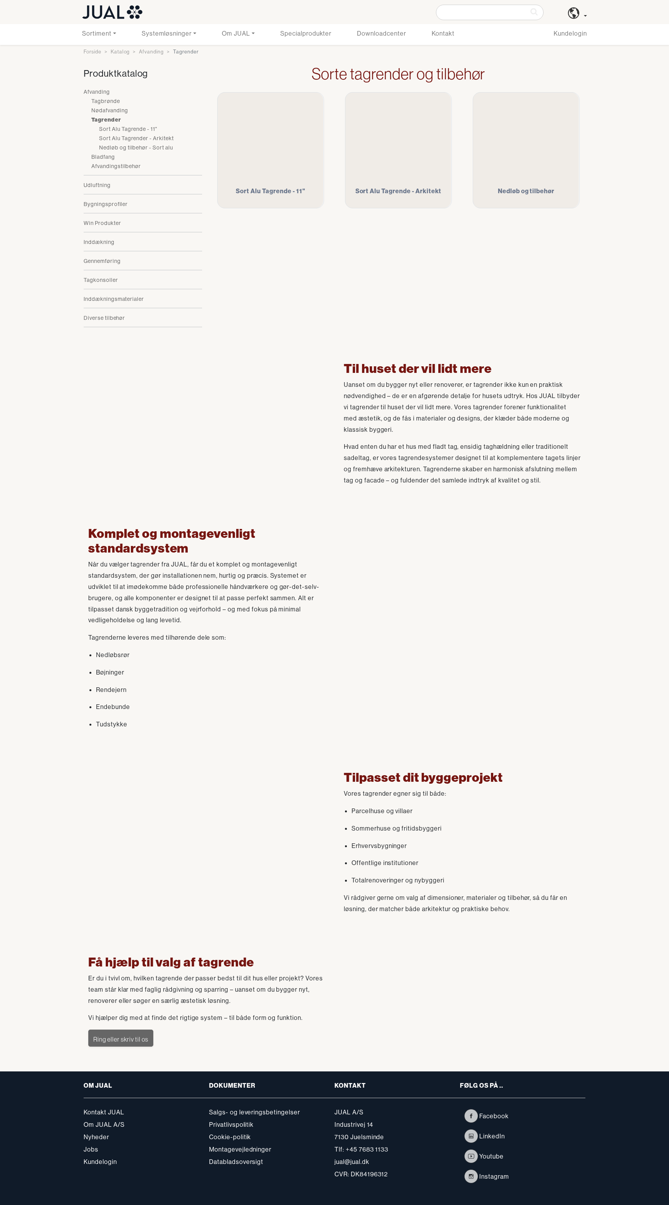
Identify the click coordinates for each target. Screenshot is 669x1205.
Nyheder (96, 1137)
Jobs (91, 1149)
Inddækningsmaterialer (114, 298)
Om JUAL (236, 33)
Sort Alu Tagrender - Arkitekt (136, 138)
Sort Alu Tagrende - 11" (128, 128)
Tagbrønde (105, 101)
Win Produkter (102, 223)
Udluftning (97, 185)
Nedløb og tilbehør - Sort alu (136, 147)
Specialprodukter (305, 33)
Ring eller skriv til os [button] (120, 1039)
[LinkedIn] (471, 1136)
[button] (577, 16)
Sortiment (97, 33)
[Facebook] (471, 1116)
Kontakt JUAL (104, 1112)
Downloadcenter (381, 33)
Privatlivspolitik (231, 1124)
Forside (92, 51)
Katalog (120, 51)
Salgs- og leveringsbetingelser (254, 1112)
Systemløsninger (167, 33)
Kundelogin (570, 33)
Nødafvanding (109, 110)
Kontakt (443, 33)
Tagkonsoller (101, 279)
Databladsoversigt (236, 1162)
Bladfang (103, 156)
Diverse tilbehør (104, 317)
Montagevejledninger (240, 1149)
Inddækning (99, 242)
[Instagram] (471, 1176)
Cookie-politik (230, 1137)
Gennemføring (102, 260)
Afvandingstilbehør (116, 166)
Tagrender (106, 120)
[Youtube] (471, 1156)
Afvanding (151, 51)
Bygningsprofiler (106, 204)
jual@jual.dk (351, 1162)
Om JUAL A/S (104, 1124)
